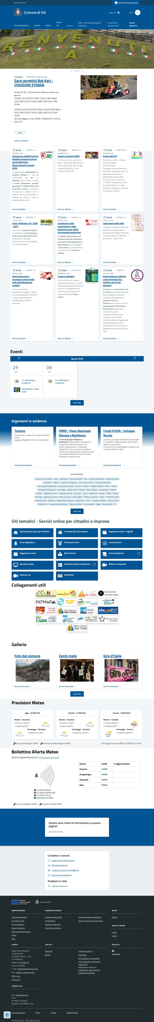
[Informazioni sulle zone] (48, 757)
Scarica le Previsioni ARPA (27, 743)
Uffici (13, 939)
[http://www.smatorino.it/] (87, 611)
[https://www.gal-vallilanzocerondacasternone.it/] (67, 619)
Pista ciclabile (77, 497)
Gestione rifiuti (72, 490)
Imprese (39, 493)
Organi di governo (18, 928)
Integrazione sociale (50, 493)
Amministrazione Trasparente (89, 961)
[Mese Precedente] (19, 358)
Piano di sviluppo (65, 497)
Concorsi (78, 486)
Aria (85, 479)
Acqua (56, 479)
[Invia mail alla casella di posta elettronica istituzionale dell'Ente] (27, 969)
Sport (88, 500)
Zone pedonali (107, 504)
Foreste (114, 486)
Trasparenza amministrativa (58, 504)
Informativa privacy (85, 951)
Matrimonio (93, 493)
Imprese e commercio (53, 928)
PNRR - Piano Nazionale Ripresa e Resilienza (89, 24)
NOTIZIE (20, 77)
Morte (109, 493)
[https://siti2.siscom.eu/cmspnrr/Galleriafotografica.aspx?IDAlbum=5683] (108, 594)
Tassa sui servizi (113, 500)
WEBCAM (48, 951)
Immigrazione (103, 490)
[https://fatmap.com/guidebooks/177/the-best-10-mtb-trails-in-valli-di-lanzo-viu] (46, 602)
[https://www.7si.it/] (87, 602)
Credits (53, 1012)
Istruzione (77, 493)
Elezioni (85, 486)
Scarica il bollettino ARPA (26, 804)
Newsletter (116, 954)
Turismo (70, 25)
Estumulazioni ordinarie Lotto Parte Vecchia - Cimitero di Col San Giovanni (114, 281)
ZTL (115, 504)
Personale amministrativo (21, 931)
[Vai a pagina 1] (71, 70)
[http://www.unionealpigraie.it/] (67, 611)
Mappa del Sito (72, 1012)
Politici (14, 935)
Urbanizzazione (89, 504)
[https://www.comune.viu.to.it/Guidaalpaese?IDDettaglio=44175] (46, 611)
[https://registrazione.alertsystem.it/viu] (87, 594)
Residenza (51, 500)
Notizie (114, 917)
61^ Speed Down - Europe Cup (29, 381)
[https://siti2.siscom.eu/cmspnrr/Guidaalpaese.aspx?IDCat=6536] (46, 594)
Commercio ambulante (102, 482)
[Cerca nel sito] (136, 12)
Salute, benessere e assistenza (89, 917)
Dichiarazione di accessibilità (88, 958)
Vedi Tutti (77, 511)
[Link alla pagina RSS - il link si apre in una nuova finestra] (118, 12)
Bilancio (56, 482)
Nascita (115, 493)
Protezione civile (40, 500)
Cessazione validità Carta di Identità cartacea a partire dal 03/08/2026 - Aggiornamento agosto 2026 (25, 162)
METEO (48, 955)
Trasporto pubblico (75, 504)
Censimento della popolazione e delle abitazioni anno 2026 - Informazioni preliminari (69, 228)
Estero (107, 486)
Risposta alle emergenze (65, 500)
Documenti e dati (18, 920)
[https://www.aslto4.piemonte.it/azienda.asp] (87, 619)
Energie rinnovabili (97, 486)
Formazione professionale (46, 490)
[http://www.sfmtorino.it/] (108, 611)
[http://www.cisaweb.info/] (46, 619)
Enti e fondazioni (18, 924)
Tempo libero (42, 504)
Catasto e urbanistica (53, 924)
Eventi (114, 936)
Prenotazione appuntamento (89, 970)
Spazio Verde (80, 500)
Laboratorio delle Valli (113, 223)
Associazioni (48, 482)
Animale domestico (75, 479)
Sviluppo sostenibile (99, 500)
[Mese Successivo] (135, 358)
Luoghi (114, 932)
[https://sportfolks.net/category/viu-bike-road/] (67, 602)
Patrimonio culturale (50, 497)
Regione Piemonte (20, 2)
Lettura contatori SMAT (69, 156)
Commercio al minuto (86, 482)
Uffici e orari (16, 976)
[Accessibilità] (7, 1015)
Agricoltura (63, 479)
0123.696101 (24, 962)
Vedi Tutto (77, 402)
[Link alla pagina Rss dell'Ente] (113, 950)
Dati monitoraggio (18, 1012)
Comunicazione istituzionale (46, 486)
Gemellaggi (61, 490)
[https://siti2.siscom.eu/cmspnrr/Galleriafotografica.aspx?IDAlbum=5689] (67, 594)
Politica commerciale (91, 497)
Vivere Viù (59, 24)
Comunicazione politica (66, 486)
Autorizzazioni (50, 920)
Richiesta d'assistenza (86, 973)
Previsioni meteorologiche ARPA (56, 743)
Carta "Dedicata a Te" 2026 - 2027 (25, 225)
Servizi (48, 25)
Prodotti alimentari (112, 497)
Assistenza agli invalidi (96, 479)
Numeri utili (16, 979)
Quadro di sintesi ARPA (51, 804)
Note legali (82, 955)
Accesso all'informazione (43, 479)
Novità (37, 25)
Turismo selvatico (66, 276)
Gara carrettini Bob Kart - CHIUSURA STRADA (33, 82)
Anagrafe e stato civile (53, 917)
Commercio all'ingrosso (69, 482)
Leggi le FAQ (83, 964)
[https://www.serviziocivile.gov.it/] (108, 619)
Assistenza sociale (112, 479)
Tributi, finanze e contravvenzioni (90, 920)
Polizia (102, 497)
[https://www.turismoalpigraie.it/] (77, 628)
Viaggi (98, 504)
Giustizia (82, 490)
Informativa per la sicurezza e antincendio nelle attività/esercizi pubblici (23, 281)
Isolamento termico (65, 493)
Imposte (113, 490)
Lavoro (85, 493)
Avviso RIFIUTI (110, 156)
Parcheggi (38, 497)
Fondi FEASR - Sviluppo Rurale (113, 24)
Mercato (102, 493)
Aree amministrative (19, 917)
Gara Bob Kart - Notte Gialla (30, 390)
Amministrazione (21, 25)
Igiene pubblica (92, 490)
